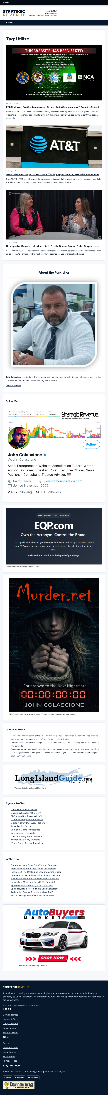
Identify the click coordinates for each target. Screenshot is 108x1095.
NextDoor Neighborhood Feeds (26, 836)
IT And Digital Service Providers (27, 843)
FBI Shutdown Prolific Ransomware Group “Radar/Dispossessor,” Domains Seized (52, 107)
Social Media (9, 1028)
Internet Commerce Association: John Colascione (35, 875)
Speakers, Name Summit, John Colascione (32, 885)
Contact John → (13, 385)
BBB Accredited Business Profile (27, 816)
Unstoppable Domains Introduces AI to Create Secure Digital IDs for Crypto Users (52, 246)
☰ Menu (6, 2)
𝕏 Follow (7, 1077)
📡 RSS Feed (19, 1077)
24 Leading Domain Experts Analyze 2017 (32, 892)
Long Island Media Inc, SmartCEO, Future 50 (33, 882)
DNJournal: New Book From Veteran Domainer (34, 865)
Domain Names (10, 1014)
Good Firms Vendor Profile (24, 809)
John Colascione (24, 756)
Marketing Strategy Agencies (25, 839)
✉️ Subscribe (33, 1077)
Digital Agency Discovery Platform (28, 823)
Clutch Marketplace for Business (27, 819)
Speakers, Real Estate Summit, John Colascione (34, 888)
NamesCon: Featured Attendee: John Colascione (35, 878)
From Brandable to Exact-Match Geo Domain (33, 868)
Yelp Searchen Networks (23, 833)
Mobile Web (9, 1056)
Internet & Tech (10, 1019)
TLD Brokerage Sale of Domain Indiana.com (33, 895)
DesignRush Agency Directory (26, 813)
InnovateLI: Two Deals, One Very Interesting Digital (36, 872)
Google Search (10, 1023)
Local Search (9, 1052)
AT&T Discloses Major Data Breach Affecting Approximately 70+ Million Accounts (52, 174)
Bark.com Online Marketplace (25, 829)
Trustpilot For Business (22, 826)
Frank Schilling (63, 739)
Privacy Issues (10, 1060)
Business (7, 1043)
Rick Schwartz (17, 746)
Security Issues (10, 1032)
